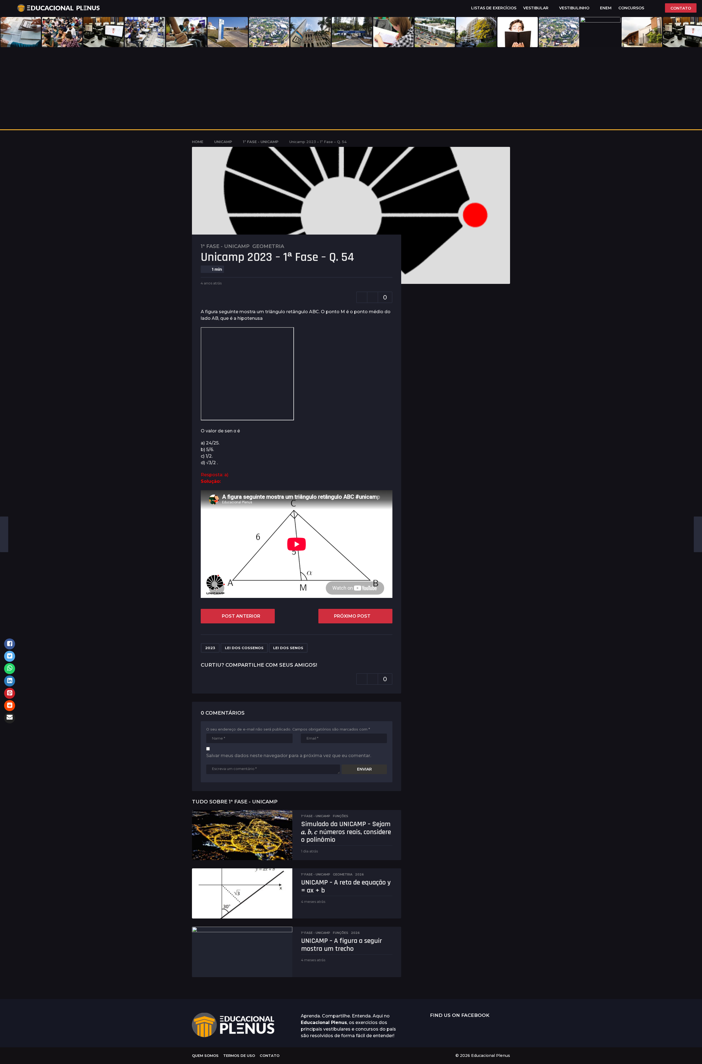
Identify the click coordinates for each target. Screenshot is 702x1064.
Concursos (631, 7)
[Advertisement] (351, 88)
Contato (269, 1055)
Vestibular (535, 7)
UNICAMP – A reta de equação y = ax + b (346, 886)
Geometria (268, 246)
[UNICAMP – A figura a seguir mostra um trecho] (242, 952)
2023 (210, 648)
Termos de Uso (239, 1055)
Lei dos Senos (288, 648)
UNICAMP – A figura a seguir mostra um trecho (341, 944)
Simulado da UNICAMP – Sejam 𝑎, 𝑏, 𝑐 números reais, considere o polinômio (346, 832)
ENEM (606, 7)
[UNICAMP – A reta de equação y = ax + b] (242, 893)
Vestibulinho (574, 7)
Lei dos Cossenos (244, 648)
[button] (8, 7)
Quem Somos (205, 1055)
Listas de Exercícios (493, 7)
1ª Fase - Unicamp (225, 246)
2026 (359, 874)
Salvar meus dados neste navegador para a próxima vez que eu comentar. (288, 755)
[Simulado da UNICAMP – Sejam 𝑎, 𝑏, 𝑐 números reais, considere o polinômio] (242, 835)
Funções (340, 816)
